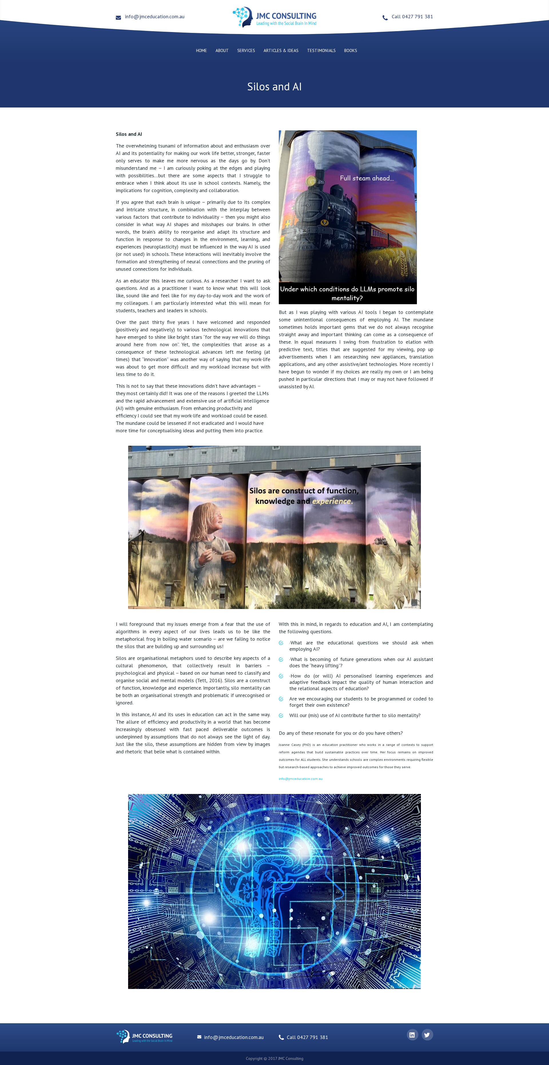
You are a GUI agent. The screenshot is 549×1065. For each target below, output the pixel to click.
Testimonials (321, 50)
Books (350, 50)
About (222, 50)
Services (246, 50)
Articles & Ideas (281, 50)
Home (201, 50)
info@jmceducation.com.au (154, 16)
